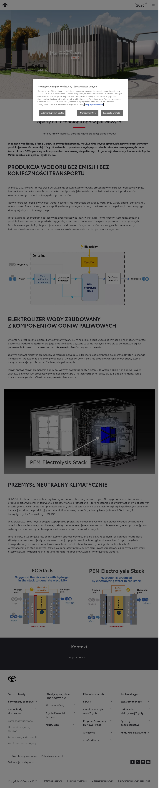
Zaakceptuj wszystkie (112, 112)
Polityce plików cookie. (94, 104)
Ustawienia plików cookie (52, 112)
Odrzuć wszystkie (88, 112)
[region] (80, 100)
